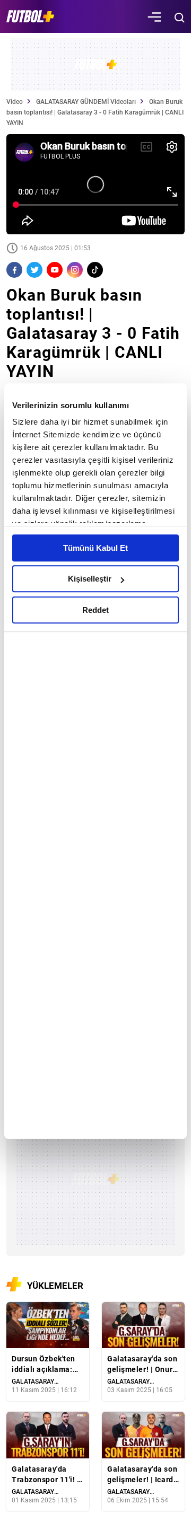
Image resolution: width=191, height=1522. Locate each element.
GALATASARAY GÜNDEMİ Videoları (86, 101)
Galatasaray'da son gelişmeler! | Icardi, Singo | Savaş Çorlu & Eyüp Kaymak (142, 1475)
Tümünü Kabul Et (95, 547)
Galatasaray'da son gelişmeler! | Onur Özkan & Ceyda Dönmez (142, 1364)
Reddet (95, 609)
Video (14, 101)
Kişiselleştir (89, 578)
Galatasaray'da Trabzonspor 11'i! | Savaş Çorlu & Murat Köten (46, 1475)
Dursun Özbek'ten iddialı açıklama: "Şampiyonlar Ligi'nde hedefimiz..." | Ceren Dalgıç (43, 1364)
